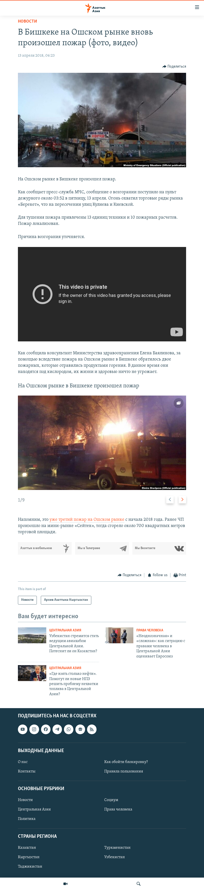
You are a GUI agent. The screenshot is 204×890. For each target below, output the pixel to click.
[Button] (174, 66)
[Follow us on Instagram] (34, 729)
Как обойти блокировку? (126, 762)
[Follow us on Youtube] (22, 729)
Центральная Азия (65, 630)
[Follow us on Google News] (80, 729)
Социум (111, 800)
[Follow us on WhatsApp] (68, 729)
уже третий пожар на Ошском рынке (87, 520)
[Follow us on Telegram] (57, 729)
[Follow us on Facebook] (46, 729)
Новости (27, 21)
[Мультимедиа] (65, 884)
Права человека (149, 630)
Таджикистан (30, 867)
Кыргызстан (29, 857)
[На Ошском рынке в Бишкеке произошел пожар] (102, 443)
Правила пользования (123, 771)
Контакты (26, 771)
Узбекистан (114, 857)
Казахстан (27, 848)
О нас (23, 762)
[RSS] (92, 729)
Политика (27, 819)
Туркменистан (117, 848)
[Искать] (138, 884)
